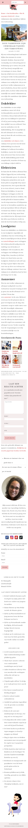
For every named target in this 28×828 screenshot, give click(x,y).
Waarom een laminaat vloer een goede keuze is (14, 460)
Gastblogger (17, 371)
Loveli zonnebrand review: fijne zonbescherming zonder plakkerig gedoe (14, 654)
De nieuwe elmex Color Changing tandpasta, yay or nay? (14, 784)
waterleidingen (8, 241)
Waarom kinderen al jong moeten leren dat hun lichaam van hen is (14, 616)
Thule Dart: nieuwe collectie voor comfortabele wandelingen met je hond (14, 663)
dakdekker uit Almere (12, 141)
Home (3, 13)
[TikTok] (21, 537)
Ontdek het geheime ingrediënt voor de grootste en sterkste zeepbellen (15, 705)
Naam (6, 416)
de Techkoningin (18, 826)
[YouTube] (16, 537)
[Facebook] (7, 537)
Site (5, 430)
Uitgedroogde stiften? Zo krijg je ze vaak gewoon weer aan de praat (15, 684)
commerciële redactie (8, 374)
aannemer (7, 297)
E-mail (6, 423)
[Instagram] (11, 537)
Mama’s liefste (6, 586)
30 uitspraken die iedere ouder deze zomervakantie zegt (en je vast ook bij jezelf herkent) (15, 722)
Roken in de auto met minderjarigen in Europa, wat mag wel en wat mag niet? (14, 713)
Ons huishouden (12, 13)
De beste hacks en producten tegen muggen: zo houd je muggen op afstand (14, 731)
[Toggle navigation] (3, 2)
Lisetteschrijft (6, 584)
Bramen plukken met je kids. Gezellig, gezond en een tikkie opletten (15, 775)
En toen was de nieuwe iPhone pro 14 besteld (12, 469)
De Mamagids (6, 581)
